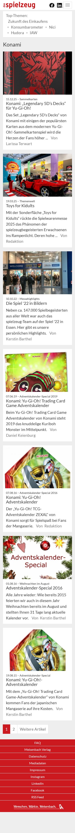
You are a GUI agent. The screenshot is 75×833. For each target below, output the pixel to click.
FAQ (37, 743)
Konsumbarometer (27, 27)
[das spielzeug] (19, 5)
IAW (33, 32)
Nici (52, 27)
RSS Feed (37, 797)
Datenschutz (37, 756)
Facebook (37, 790)
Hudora (17, 32)
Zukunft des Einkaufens (28, 21)
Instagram (38, 777)
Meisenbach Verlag (37, 749)
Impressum (37, 770)
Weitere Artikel (33, 729)
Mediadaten (37, 763)
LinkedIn (38, 783)
